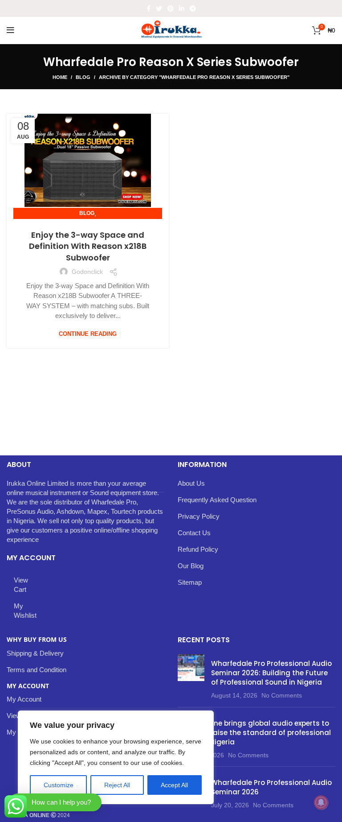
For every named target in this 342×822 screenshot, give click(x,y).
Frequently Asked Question (217, 500)
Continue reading (88, 334)
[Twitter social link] (159, 8)
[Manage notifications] (321, 802)
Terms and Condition (36, 669)
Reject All (117, 785)
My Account (24, 699)
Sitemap (190, 582)
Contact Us (194, 533)
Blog (83, 77)
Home (60, 77)
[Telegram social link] (193, 8)
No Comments (281, 695)
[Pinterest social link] (170, 8)
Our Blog (191, 566)
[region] (116, 757)
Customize (58, 785)
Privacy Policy (199, 516)
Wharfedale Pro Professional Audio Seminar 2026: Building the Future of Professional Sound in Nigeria (271, 673)
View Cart (21, 584)
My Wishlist (25, 610)
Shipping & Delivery (35, 653)
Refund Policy (198, 549)
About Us (191, 483)
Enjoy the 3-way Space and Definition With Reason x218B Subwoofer (88, 246)
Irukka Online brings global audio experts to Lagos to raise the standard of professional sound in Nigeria (254, 733)
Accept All (174, 785)
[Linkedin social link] (181, 8)
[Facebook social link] (148, 8)
